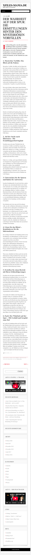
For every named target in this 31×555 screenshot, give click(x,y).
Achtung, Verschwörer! (11, 513)
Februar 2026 (9, 440)
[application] (15, 386)
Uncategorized (9, 479)
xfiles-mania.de (15, 5)
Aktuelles (8, 465)
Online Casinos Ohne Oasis (12, 519)
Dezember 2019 (10, 446)
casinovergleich (9, 522)
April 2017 (8, 452)
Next (26, 364)
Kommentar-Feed (10, 538)
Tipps (7, 477)
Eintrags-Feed (9, 535)
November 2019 (10, 449)
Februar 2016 (9, 455)
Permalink (19, 359)
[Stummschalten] (21, 390)
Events (7, 468)
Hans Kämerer (9, 41)
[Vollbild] (23, 390)
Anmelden (8, 533)
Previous (6, 364)
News (7, 474)
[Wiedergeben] (7, 390)
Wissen (17, 357)
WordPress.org (9, 541)
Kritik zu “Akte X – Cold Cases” (14, 516)
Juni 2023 (8, 443)
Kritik (7, 471)
